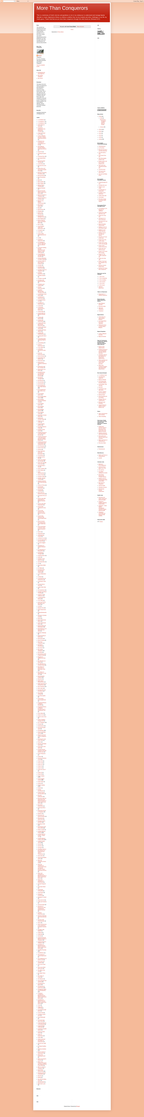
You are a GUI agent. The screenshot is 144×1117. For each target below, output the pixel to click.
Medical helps (102, 394)
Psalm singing (41, 775)
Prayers (39, 756)
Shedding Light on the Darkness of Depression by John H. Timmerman (42, 852)
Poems (39, 742)
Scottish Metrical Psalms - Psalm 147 (41, 835)
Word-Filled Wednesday (40, 1070)
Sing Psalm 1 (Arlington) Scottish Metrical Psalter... (103, 122)
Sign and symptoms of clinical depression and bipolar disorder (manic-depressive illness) (42, 867)
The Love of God (41, 964)
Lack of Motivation (42, 573)
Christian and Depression (41, 267)
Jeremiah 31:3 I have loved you (102, 219)
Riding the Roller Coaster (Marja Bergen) (102, 326)
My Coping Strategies (40, 76)
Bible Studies (41, 183)
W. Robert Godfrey (42, 1046)
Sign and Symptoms (101, 308)
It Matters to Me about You (41, 559)
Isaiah (39, 557)
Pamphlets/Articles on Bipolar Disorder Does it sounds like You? (42, 708)
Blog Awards (41, 209)
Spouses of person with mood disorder (42, 916)
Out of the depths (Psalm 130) (102, 159)
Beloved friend (41, 175)
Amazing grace (102, 146)
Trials (39, 1005)
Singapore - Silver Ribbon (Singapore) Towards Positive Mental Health (103, 508)
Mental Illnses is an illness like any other (42, 630)
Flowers (39, 449)
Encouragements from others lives (42, 390)
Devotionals (40, 380)
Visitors (101, 521)
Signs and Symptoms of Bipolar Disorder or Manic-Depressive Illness (42, 876)
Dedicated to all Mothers (41, 358)
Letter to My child (102, 195)
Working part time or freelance (42, 1073)
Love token (101, 197)
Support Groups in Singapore (42, 942)
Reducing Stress (41, 807)
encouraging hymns (41, 404)
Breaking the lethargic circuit (41, 216)
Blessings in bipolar (40, 205)
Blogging (40, 211)
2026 (100, 116)
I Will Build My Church (41, 536)
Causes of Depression (40, 240)
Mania (39, 618)
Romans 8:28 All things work (102, 266)
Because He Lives (42, 165)
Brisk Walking (41, 218)
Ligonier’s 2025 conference (41, 595)
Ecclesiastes (41, 383)
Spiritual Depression (40, 913)
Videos (39, 1037)
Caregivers (40, 230)
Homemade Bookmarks (40, 487)
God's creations (41, 468)
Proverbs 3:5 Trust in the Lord (103, 237)
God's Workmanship (41, 472)
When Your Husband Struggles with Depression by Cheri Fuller (42, 1063)
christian (40, 265)
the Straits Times (41, 973)
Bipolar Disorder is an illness (42, 198)
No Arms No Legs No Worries (42, 690)
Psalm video (40, 781)
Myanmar (40, 679)
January (102, 127)
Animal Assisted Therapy (41, 161)
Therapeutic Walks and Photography (42, 990)
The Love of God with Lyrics (41, 968)
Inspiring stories (41, 555)
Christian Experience (40, 273)
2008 (100, 139)
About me (40, 151)
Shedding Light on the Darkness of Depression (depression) (103, 356)
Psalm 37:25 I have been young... (103, 252)
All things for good (42, 153)
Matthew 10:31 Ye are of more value (103, 228)
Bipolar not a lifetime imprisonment (41, 202)
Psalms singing (41, 785)
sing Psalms (40, 892)
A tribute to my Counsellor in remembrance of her (41, 143)
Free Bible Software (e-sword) (103, 472)
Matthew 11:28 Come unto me (102, 230)
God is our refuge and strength (42, 460)
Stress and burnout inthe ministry (103, 414)
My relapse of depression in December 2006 (41, 668)
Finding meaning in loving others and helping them (42, 443)
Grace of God (41, 474)
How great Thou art (42, 495)
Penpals (40, 724)
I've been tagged (41, 542)
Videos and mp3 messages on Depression (41, 1040)
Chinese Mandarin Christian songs (42, 259)
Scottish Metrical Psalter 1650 (41, 839)
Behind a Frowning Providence (42, 173)
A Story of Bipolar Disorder (102, 334)
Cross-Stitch (40, 347)
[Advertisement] (102, 64)
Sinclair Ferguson (42, 883)
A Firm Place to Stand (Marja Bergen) (102, 318)
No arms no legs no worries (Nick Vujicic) (102, 200)
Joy (38, 563)
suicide (100, 458)
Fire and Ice (101, 469)
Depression (40, 360)
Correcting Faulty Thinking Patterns (42, 339)
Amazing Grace (41, 156)
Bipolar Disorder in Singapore (42, 195)
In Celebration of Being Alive (41, 550)
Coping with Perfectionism (41, 333)
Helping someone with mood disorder (42, 481)
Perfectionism (41, 725)
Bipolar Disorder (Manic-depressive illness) (42, 192)
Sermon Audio (102, 485)
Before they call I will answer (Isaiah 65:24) (42, 169)
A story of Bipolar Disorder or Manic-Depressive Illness (42, 137)
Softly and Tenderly (42, 901)
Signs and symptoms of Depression (41, 881)
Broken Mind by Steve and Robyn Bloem (42, 221)
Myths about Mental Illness (41, 681)
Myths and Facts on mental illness (42, 684)
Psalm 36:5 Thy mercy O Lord (102, 249)
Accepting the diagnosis (102, 377)
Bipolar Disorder (41, 188)
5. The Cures (101, 283)
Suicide (39, 936)
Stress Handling (102, 416)
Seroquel (40, 847)
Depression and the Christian (41, 367)
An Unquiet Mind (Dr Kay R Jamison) (102, 322)
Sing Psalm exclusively (40, 890)
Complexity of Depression (41, 297)
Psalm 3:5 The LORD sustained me (102, 255)
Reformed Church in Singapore (42, 811)
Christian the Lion (103, 185)
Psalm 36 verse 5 (42, 769)
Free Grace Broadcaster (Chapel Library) (102, 475)
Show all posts (80, 26)
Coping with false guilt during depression (42, 324)
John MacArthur (41, 561)
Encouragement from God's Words (42, 386)
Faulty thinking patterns (41, 424)
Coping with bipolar (40, 318)
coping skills (40, 311)
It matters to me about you (102, 193)
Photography (41, 730)
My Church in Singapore (102, 483)
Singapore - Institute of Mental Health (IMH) (103, 503)
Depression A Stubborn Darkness (42, 363)
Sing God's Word (41, 886)
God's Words (41, 470)
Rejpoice (40, 813)
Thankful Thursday (42, 949)
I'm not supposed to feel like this (42, 540)
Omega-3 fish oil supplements (102, 400)
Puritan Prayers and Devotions (41, 793)
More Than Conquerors (62, 8)
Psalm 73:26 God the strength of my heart (103, 262)
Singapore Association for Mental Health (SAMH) (102, 514)
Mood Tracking (41, 640)
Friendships (40, 455)
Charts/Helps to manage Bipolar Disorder (41, 255)
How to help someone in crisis (42, 507)
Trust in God (40, 1012)
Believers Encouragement (102, 465)
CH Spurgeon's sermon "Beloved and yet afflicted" (42, 243)
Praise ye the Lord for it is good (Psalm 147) (103, 162)
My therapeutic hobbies (41, 677)
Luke (39, 606)
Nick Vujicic (40, 688)
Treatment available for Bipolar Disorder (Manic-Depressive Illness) (42, 996)
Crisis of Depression (40, 345)
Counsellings (41, 342)
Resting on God (41, 823)
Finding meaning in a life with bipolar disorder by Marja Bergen (42, 438)
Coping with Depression (40, 321)
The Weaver (40, 978)
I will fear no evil (41, 538)
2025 (100, 129)
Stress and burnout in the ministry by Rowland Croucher (42, 925)
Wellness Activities (42, 1049)
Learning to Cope (42, 581)
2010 (100, 135)
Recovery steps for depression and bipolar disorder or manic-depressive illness (42, 801)
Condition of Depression (40, 303)
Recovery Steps (102, 443)
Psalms (39, 783)
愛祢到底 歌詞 (41, 1082)
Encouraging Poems (41, 407)
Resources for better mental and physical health (103, 498)
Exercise (101, 387)
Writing (39, 1077)
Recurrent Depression (40, 805)
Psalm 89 (40, 774)
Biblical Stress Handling (41, 186)
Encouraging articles (41, 394)
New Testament (41, 686)
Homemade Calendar (40, 490)
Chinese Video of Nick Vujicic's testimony (42, 262)
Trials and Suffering (40, 1007)
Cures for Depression (40, 354)
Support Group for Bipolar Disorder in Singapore (42, 939)
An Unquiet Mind (41, 158)
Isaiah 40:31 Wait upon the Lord (102, 213)
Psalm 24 (40, 767)
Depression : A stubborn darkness (103, 295)
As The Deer (101, 148)
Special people (41, 904)
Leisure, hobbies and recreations (102, 392)
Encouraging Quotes (41, 410)
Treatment (101, 310)
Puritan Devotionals (40, 790)
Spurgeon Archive (103, 487)
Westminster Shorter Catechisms (101, 490)
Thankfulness (41, 952)
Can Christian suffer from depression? (41, 227)
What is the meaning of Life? (41, 1055)
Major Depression (42, 609)
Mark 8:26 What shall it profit (102, 225)
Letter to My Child (42, 587)
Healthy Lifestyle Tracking (41, 479)
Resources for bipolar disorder (41, 816)
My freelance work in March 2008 (42, 654)
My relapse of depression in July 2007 (42, 673)
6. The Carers (102, 285)
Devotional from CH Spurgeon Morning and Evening (41, 374)
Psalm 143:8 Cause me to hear (103, 246)
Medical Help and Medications (42, 626)
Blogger (78, 1106)
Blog (39, 207)
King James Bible (42, 565)
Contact (39, 305)
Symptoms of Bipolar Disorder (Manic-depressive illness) (42, 946)
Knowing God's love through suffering (41, 571)
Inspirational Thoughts (40, 553)
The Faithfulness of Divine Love (42, 959)
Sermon (39, 844)
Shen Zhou (40, 855)
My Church (40, 78)
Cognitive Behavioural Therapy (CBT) (41, 291)
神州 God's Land (41, 1083)
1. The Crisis (101, 276)
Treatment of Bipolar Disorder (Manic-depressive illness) (42, 1001)
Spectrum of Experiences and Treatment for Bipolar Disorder (42, 908)
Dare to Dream (41, 356)
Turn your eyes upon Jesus (41, 1021)
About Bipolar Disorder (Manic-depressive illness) (42, 148)
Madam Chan (41, 607)
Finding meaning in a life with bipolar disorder (42, 434)
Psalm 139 (40, 762)
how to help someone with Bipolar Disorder (41, 512)
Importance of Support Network (41, 546)
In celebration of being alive (102, 190)
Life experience (41, 590)
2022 (100, 133)
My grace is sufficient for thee (42, 657)
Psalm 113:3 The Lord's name (102, 240)
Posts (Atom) (61, 32)
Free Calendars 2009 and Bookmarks (41, 452)
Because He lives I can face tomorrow (103, 150)
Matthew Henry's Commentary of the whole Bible (103, 480)
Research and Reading (102, 403)
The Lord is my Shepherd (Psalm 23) (103, 166)
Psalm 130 (40, 761)
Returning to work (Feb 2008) (42, 827)
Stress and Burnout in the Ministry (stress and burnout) (103, 362)
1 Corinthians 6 (41, 123)
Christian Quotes (41, 275)
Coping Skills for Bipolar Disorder (41, 314)
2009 (100, 137)
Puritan (39, 788)
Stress (39, 922)
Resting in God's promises (41, 821)
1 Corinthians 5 (41, 121)
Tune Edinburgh (41, 1017)
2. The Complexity (103, 278)
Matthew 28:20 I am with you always (102, 234)
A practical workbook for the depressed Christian (41, 129)
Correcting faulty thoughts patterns (102, 382)
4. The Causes (102, 281)
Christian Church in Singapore (42, 270)
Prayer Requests (41, 753)
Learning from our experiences (42, 579)
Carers (39, 232)
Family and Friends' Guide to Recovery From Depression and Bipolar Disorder (102, 429)
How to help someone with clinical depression (42, 517)
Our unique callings (40, 693)
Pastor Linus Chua (42, 716)
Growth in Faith (41, 476)
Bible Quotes (41, 181)
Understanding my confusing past (42, 1023)
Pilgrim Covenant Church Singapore (42, 735)
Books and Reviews (40, 213)
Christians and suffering (41, 285)
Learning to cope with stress (102, 389)
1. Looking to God (103, 375)
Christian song (41, 278)
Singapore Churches (40, 895)
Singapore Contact (42, 897)
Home (72, 29)
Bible (39, 180)
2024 (100, 131)
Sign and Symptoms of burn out (42, 861)
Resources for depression (41, 819)
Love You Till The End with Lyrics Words (42, 603)
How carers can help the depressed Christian (103, 437)
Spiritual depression (101, 287)
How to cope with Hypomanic (42, 504)
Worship (40, 1075)
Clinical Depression (40, 288)
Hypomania (40, 533)
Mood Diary (40, 638)
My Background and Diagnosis (41, 73)
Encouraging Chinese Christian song (42, 401)
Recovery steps (102, 306)
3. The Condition (102, 280)
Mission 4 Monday (42, 632)
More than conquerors (40, 642)
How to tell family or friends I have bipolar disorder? (42, 528)
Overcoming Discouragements (42, 699)
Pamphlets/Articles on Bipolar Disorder (42, 704)
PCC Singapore (41, 722)
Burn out (40, 224)
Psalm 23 (40, 766)
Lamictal (40, 576)
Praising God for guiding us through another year (42, 751)
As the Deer (40, 163)
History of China (41, 485)
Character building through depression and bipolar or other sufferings (42, 250)
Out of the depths (42, 695)
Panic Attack (40, 713)
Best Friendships (41, 177)
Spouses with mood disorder (41, 920)
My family (40, 652)
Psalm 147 (40, 764)
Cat (38, 237)
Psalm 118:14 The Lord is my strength (103, 243)
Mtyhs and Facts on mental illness (103, 440)
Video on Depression (40, 1035)
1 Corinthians (41, 119)
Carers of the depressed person (42, 234)
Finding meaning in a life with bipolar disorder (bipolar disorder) (103, 351)
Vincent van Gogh (42, 1043)
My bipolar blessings (40, 645)
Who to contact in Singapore (42, 1067)
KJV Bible (40, 568)
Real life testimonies (40, 796)
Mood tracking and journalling (103, 397)
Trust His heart (102, 169)
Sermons (40, 845)
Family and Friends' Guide (41, 418)
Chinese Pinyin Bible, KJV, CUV (102, 467)
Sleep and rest (41, 900)
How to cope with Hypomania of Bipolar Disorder (42, 499)
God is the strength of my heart (42, 463)
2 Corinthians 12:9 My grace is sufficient (103, 210)
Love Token (40, 600)
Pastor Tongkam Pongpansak (41, 720)
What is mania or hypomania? (41, 1052)
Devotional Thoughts (40, 378)
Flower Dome (41, 447)
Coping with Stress (42, 335)
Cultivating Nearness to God (42, 350)
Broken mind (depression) (101, 347)
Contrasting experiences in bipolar (41, 308)
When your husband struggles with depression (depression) (103, 367)
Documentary (41, 382)
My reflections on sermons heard (42, 664)
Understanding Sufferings (41, 1026)
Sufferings (40, 934)
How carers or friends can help (41, 493)
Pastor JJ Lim (41, 715)
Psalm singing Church (41, 779)
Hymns (39, 531)
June (101, 118)
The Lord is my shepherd (41, 962)
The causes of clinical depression (42, 955)
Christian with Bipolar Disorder (41, 281)
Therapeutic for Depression (41, 987)
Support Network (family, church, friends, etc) (102, 406)
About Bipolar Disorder (102, 304)
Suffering (40, 932)
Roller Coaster (41, 829)
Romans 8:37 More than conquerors (103, 269)
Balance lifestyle (102, 379)
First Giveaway (41, 446)
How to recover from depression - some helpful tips (42, 522)
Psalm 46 (40, 772)
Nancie (40, 55)
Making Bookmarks (42, 612)
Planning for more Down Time (42, 740)
